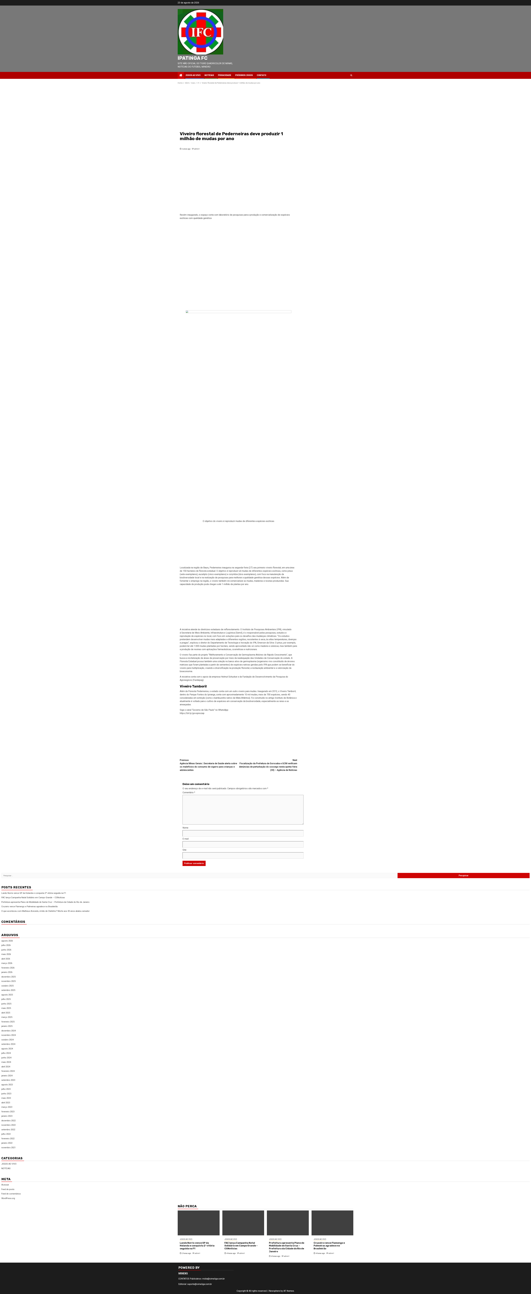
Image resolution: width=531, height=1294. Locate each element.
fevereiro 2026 (8, 968)
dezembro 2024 (8, 1030)
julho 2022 (6, 1134)
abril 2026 (5, 959)
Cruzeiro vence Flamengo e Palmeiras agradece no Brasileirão (29, 906)
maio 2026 (6, 954)
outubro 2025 (7, 986)
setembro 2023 (8, 1080)
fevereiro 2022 (8, 1138)
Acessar (5, 1185)
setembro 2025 (8, 990)
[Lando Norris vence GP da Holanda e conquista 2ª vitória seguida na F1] (199, 1222)
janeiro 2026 (6, 972)
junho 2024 (6, 1057)
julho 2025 (6, 999)
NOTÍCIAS (209, 75)
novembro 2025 (8, 981)
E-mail (186, 838)
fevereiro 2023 (8, 1111)
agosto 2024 (7, 1048)
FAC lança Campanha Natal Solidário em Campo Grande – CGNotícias (33, 897)
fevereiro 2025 (8, 1021)
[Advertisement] (238, 107)
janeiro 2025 (6, 1026)
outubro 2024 (7, 1039)
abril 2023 (5, 1102)
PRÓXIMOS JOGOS (244, 75)
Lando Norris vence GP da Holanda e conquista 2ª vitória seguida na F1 (33, 893)
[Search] (351, 75)
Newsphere (274, 1291)
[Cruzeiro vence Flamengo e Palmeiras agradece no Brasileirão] (332, 1222)
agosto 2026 (7, 941)
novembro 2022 (8, 1125)
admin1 (197, 149)
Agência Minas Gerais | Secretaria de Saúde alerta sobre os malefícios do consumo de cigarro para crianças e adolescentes (208, 765)
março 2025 (6, 1017)
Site (184, 850)
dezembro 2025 (8, 977)
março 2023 (6, 1107)
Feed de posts (7, 1189)
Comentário (189, 792)
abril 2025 (5, 1012)
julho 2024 (6, 1053)
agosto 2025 (7, 994)
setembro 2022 (8, 1129)
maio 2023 (6, 1098)
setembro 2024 (8, 1044)
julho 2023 (6, 1089)
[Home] (180, 75)
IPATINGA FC (193, 58)
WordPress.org (8, 1198)
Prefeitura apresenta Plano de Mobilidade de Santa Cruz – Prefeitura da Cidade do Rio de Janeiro (45, 902)
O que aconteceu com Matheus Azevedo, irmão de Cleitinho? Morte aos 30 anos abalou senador (45, 911)
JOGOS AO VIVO (193, 75)
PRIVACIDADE (224, 75)
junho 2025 (6, 1003)
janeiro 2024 (6, 1075)
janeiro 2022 (6, 1143)
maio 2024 (6, 1062)
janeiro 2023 (6, 1116)
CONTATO (261, 75)
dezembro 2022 (8, 1120)
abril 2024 (5, 1066)
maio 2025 (6, 1008)
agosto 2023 (7, 1084)
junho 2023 (6, 1093)
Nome (185, 827)
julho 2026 (6, 945)
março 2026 (6, 963)
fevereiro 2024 (8, 1071)
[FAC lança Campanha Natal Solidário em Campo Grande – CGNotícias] (243, 1222)
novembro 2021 (8, 1147)
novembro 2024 (8, 1035)
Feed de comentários (11, 1193)
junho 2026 (6, 950)
